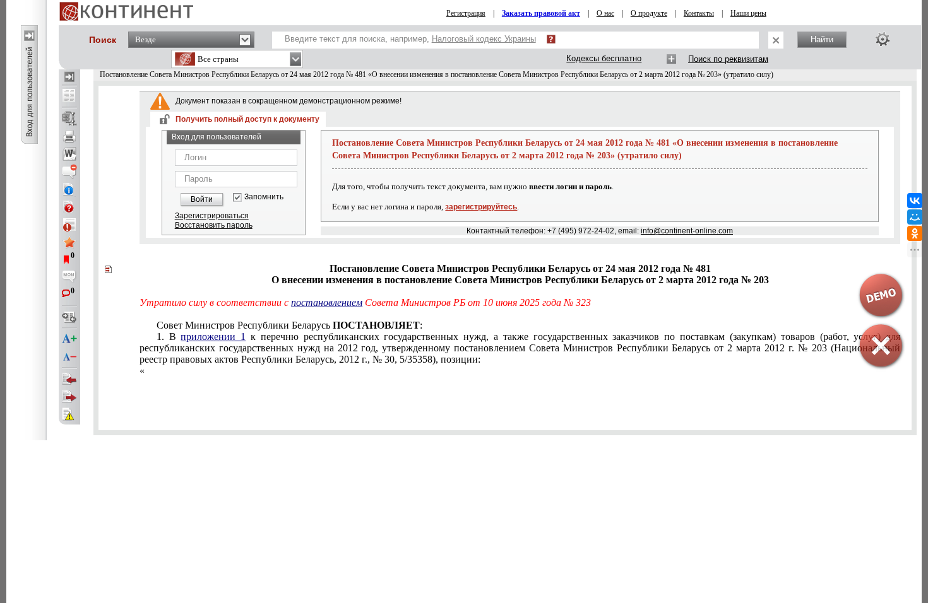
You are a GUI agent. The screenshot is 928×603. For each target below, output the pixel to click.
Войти (202, 199)
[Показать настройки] (882, 39)
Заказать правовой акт (541, 13)
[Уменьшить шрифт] (69, 357)
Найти (822, 39)
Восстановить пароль (214, 225)
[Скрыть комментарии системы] (69, 171)
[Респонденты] (69, 396)
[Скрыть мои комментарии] (69, 277)
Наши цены (748, 13)
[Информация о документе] (69, 189)
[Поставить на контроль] (69, 224)
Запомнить (263, 197)
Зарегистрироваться (212, 215)
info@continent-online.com (687, 230)
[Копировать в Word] (69, 153)
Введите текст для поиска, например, (410, 39)
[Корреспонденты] (69, 379)
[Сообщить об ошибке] (69, 414)
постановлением (326, 302)
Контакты (699, 13)
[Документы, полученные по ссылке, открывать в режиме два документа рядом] (69, 96)
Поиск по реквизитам (728, 59)
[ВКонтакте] (914, 200)
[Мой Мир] (914, 217)
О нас (605, 13)
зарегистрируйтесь (481, 206)
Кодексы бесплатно (603, 58)
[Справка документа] (69, 206)
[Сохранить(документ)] (69, 118)
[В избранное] (69, 242)
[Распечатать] (69, 136)
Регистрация (465, 13)
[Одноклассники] (914, 233)
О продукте (649, 13)
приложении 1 (213, 336)
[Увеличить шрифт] (69, 339)
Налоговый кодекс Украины (484, 39)
